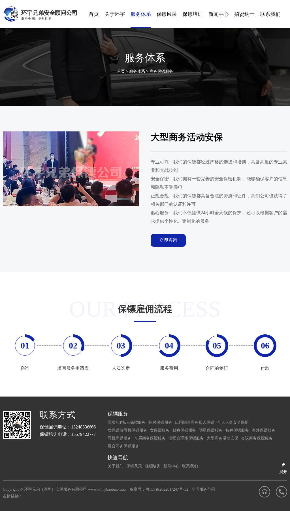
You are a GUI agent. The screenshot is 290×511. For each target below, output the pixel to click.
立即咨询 (168, 240)
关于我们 (115, 466)
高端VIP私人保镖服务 (127, 422)
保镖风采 (167, 14)
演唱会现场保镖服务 (186, 438)
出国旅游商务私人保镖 (194, 422)
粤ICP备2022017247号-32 (167, 489)
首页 (94, 14)
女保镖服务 (160, 430)
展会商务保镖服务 (123, 446)
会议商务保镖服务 (256, 438)
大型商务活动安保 (222, 438)
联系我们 (270, 14)
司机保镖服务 (119, 438)
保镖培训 (192, 14)
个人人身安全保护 (233, 422)
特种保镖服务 (237, 430)
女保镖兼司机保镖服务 (127, 430)
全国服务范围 (203, 489)
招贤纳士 (244, 14)
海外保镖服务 (263, 430)
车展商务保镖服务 (150, 438)
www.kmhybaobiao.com (107, 489)
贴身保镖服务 (184, 430)
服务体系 (141, 14)
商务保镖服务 (161, 71)
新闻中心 (218, 14)
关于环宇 (115, 14)
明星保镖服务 (210, 430)
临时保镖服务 (160, 422)
